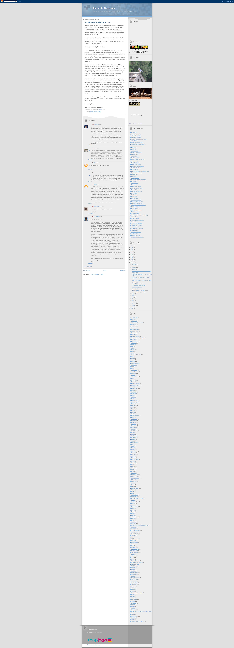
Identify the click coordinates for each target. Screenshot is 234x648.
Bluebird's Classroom (104, 8)
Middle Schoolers (135, 476)
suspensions (134, 574)
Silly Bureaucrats (135, 538)
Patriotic (133, 505)
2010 (132, 257)
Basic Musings (134, 332)
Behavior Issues (93, 111)
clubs (132, 366)
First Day (133, 410)
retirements (133, 521)
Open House (134, 496)
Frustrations (134, 419)
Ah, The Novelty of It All (137, 287)
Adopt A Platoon (134, 140)
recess (132, 520)
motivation (133, 483)
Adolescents (134, 321)
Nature (132, 489)
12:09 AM (90, 213)
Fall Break (133, 397)
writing (132, 619)
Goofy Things (134, 430)
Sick (132, 537)
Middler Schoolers (135, 478)
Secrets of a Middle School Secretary (139, 215)
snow (132, 545)
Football (133, 413)
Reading (133, 518)
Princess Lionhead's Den (136, 203)
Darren (95, 162)
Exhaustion (133, 391)
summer (133, 570)
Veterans (133, 604)
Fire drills (133, 408)
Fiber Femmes (134, 169)
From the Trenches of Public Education (140, 171)
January (134, 305)
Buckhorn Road (134, 150)
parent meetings (134, 501)
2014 (132, 251)
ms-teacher (96, 124)
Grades (133, 432)
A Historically (134, 132)
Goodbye (133, 429)
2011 (132, 256)
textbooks (133, 589)
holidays (133, 449)
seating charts (134, 532)
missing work (134, 481)
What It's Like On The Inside (137, 237)
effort (132, 386)
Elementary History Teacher (137, 166)
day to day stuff (134, 376)
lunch (132, 469)
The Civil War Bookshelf (136, 225)
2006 (132, 307)
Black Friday (134, 343)
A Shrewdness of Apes (136, 135)
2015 (132, 249)
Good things (134, 427)
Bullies (132, 351)
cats (132, 356)
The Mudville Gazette (136, 232)
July (133, 295)
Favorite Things (134, 400)
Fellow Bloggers (134, 402)
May (133, 298)
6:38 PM (90, 181)
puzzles (133, 515)
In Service (133, 457)
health (132, 440)
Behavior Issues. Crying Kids (137, 337)
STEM (132, 557)
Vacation (133, 601)
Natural (133, 486)
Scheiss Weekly (134, 211)
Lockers (99, 111)
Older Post (122, 270)
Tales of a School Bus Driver (137, 220)
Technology (133, 584)
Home (104, 270)
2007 (132, 262)
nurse (132, 493)
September (134, 269)
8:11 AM (90, 203)
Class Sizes (134, 365)
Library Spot (134, 184)
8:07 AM (90, 159)
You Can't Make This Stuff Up (137, 621)
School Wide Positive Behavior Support (140, 525)
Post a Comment (88, 266)
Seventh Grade (134, 533)
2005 (132, 308)
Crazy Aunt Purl (134, 161)
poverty (133, 510)
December (134, 264)
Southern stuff (134, 550)
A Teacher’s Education (136, 137)
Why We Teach (134, 616)
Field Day (133, 403)
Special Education (135, 552)
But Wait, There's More (136, 152)
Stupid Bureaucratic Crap (137, 562)
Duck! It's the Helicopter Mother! (139, 292)
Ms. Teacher (134, 196)
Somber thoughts (135, 549)
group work (133, 437)
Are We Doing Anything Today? (138, 144)
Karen (95, 148)
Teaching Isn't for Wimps (136, 223)
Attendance (133, 326)
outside (133, 500)
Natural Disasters (135, 488)
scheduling (133, 523)
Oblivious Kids (134, 495)
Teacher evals (134, 579)
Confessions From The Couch (138, 159)
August (133, 293)
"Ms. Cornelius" (97, 206)
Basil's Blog (133, 147)
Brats (132, 348)
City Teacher (134, 156)
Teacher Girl (134, 221)
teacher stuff (134, 581)
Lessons (133, 466)
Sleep (132, 543)
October (134, 267)
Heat (132, 444)
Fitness (133, 412)
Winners (133, 617)
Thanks (133, 591)
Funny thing (134, 420)
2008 (132, 260)
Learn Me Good (134, 183)
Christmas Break (135, 363)
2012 (132, 254)
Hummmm (133, 456)
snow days (133, 547)
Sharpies (133, 535)
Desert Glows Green (136, 164)
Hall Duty (133, 439)
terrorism (133, 586)
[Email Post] (103, 109)
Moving (133, 484)
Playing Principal (135, 506)
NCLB (132, 491)
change (133, 359)
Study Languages (135, 218)
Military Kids (134, 479)
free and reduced (135, 415)
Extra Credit (134, 393)
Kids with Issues (135, 459)
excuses (133, 390)
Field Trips (133, 405)
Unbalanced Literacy (135, 235)
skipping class (134, 542)
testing (132, 587)
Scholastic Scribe (135, 213)
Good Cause (134, 425)
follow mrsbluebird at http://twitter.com (137, 123)
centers (133, 358)
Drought (133, 381)
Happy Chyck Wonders (136, 172)
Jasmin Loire (97, 216)
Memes (133, 471)
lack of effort (134, 462)
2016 (132, 247)
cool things (133, 373)
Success (133, 569)
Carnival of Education (136, 354)
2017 (132, 245)
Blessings (133, 344)
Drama (132, 378)
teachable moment (135, 577)
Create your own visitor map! (93, 644)
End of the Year (134, 388)
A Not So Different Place (136, 134)
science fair (133, 527)
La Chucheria (134, 181)
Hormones (133, 454)
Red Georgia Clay (135, 208)
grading (133, 434)
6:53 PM (90, 145)
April (133, 300)
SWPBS (133, 576)
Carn (132, 353)
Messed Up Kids (135, 474)
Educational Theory (135, 385)
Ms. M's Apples (134, 194)
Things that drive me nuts (137, 592)
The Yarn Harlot (134, 233)
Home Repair (134, 451)
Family (132, 398)
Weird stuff (133, 609)
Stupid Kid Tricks (135, 564)
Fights (132, 407)
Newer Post (86, 270)
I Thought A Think (135, 178)
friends (132, 417)
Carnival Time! (135, 272)
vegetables (133, 603)
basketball (133, 334)
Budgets (133, 349)
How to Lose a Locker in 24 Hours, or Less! (141, 280)
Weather (133, 606)
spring (132, 554)
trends (132, 596)
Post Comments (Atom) (97, 274)
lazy (132, 464)
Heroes (133, 447)
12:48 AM (90, 263)
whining (133, 614)
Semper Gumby (134, 216)
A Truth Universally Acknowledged (138, 139)
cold (132, 368)
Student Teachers (135, 560)
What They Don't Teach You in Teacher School (141, 611)
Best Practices (134, 341)
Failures (133, 395)
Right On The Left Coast (136, 210)
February (134, 303)
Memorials (133, 473)
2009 (132, 259)
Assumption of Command (137, 145)
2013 (132, 252)
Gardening (133, 422)
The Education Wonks (136, 226)
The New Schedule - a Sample (138, 285)
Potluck (133, 508)
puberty (133, 513)
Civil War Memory (135, 157)
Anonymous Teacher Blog (137, 142)
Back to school (134, 331)
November (134, 265)
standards (133, 555)
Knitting (133, 461)
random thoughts (135, 516)
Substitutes (133, 567)
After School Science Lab (137, 322)
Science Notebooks (135, 530)
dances (133, 375)
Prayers (133, 511)
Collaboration (134, 370)
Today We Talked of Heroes (138, 283)
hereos (132, 446)
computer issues (135, 371)
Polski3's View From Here (137, 201)
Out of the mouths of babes (137, 498)
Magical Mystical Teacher (137, 188)
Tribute (132, 597)
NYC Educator (134, 198)
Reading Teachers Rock (136, 206)
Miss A (95, 184)
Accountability (134, 317)
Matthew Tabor (134, 189)
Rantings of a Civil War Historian (138, 205)
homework (133, 452)
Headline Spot (134, 174)
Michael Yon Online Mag (136, 191)
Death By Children (135, 162)
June (133, 297)
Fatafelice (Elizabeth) (136, 167)
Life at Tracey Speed (136, 186)
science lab (133, 528)
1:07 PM (90, 169)
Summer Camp (134, 572)
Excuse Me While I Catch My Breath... (140, 290)
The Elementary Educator (137, 228)
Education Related (135, 383)
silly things (133, 540)
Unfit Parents (134, 599)
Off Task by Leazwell (136, 199)
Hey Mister (133, 176)
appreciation (134, 324)
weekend (133, 608)
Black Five (133, 149)
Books (132, 346)
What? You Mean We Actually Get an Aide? (141, 271)
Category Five (134, 154)
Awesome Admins (135, 329)
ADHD (132, 319)
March (133, 302)
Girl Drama (133, 424)
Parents (133, 503)
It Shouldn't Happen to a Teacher (138, 179)
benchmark (133, 339)
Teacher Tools (134, 582)
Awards (133, 327)
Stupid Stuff (133, 565)
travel (132, 594)
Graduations (134, 435)
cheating (133, 361)
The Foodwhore (134, 230)
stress (132, 559)
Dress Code (134, 380)
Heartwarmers (134, 442)
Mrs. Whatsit (134, 193)
